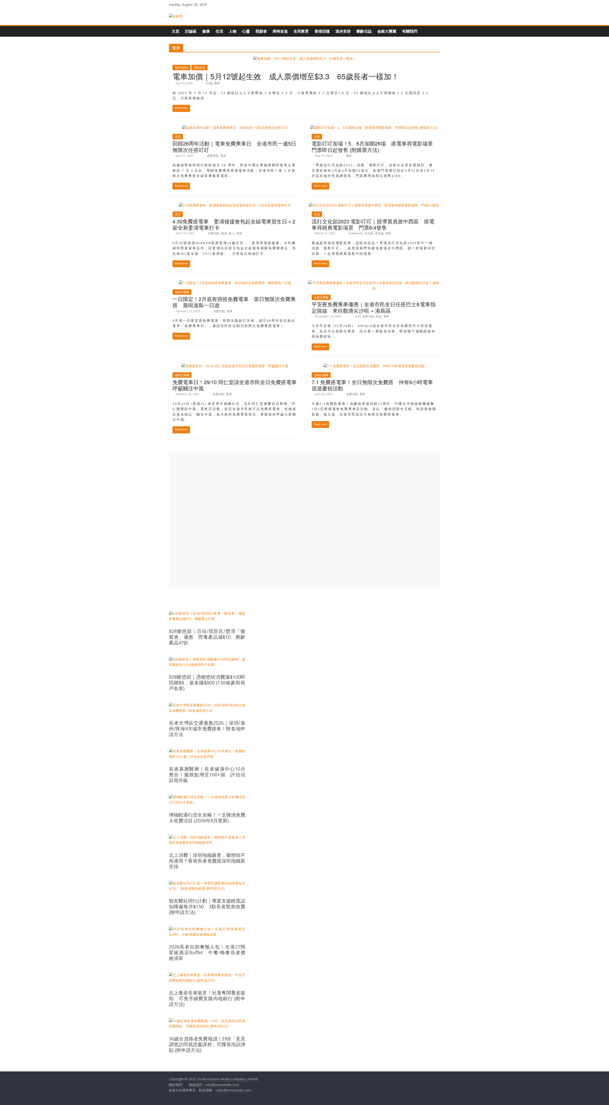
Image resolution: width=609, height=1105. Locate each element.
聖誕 (378, 316)
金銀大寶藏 (386, 31)
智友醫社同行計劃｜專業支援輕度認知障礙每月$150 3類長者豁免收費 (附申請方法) (207, 906)
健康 (206, 31)
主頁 (175, 31)
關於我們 (175, 1084)
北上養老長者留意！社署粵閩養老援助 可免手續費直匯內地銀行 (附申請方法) (207, 998)
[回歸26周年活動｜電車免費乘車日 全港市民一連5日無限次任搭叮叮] (235, 127)
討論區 (190, 31)
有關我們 (409, 31)
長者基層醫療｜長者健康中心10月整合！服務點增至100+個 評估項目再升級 (207, 774)
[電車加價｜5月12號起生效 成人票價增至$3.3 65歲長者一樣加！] (304, 58)
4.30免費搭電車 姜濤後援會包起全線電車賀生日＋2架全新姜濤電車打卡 (233, 224)
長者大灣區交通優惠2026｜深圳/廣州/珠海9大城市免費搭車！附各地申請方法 (207, 728)
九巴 (357, 316)
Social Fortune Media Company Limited (227, 1079)
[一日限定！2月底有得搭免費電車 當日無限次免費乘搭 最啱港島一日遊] (235, 283)
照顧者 (261, 31)
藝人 (231, 233)
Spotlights (181, 67)
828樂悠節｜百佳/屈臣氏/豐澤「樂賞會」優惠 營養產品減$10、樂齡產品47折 (207, 637)
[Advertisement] (304, 519)
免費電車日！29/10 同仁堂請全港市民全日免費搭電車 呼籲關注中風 (237, 385)
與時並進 (280, 31)
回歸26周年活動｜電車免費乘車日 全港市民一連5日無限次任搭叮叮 (234, 146)
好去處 (368, 233)
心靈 (246, 31)
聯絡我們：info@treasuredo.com (214, 1084)
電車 (217, 83)
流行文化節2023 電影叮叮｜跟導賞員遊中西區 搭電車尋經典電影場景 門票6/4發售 (373, 224)
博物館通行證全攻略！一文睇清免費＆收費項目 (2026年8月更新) (207, 818)
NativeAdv (356, 233)
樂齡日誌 (364, 31)
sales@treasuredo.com (233, 1090)
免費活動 (212, 156)
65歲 (209, 83)
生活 (219, 31)
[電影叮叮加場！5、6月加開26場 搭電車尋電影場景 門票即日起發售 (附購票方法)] (374, 127)
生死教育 (301, 31)
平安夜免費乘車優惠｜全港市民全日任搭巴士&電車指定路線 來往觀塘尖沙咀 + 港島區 (374, 307)
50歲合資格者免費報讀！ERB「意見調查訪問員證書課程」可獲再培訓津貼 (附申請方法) (207, 1044)
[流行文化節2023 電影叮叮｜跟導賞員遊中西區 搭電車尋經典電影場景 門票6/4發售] (374, 205)
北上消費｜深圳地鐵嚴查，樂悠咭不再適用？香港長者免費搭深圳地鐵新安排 (207, 860)
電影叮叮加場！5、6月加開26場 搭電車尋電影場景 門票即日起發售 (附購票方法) (375, 146)
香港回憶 (322, 31)
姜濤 (224, 233)
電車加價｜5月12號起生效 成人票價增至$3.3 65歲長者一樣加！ (285, 75)
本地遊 (379, 233)
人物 (232, 31)
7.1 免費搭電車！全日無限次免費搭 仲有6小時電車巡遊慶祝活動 (372, 385)
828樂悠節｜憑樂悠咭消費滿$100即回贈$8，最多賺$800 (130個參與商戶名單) (207, 682)
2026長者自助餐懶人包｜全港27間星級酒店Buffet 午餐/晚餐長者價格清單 (207, 952)
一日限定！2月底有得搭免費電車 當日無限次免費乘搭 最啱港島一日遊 (234, 302)
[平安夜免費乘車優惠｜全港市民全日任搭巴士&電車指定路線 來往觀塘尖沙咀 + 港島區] (374, 283)
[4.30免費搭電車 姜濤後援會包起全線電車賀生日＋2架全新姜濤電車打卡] (235, 205)
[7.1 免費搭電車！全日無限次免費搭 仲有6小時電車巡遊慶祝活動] (374, 366)
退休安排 (343, 31)
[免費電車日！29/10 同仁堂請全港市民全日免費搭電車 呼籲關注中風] (235, 366)
